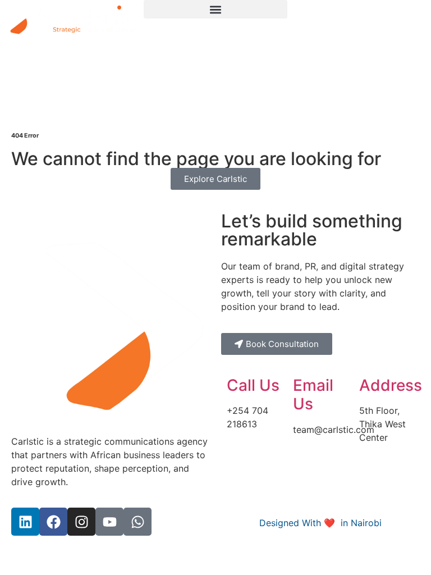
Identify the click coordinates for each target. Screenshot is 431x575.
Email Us (313, 395)
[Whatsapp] (137, 522)
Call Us (253, 385)
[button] (215, 9)
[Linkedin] (25, 522)
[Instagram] (81, 522)
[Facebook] (53, 522)
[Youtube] (109, 522)
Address (390, 385)
